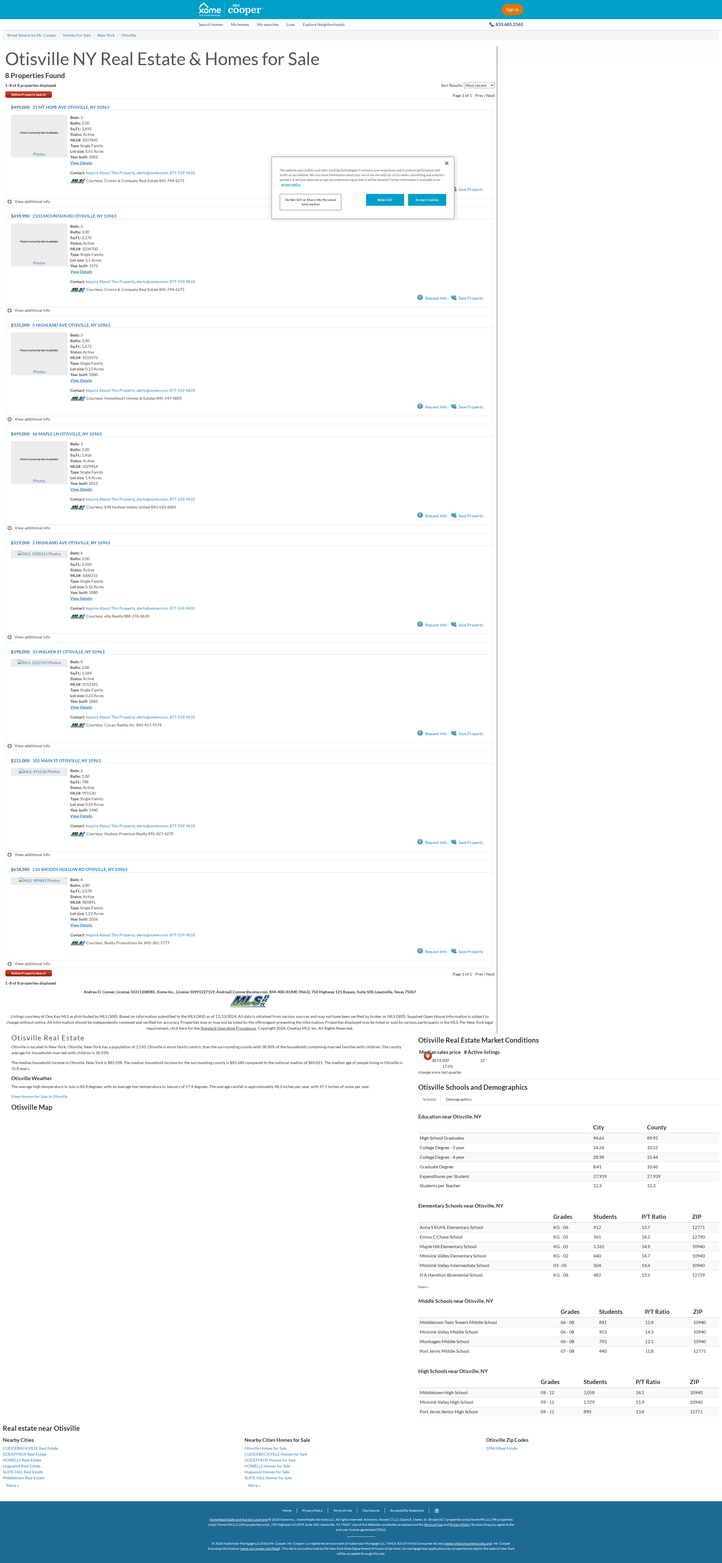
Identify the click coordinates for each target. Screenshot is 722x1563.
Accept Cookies (427, 200)
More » (423, 1287)
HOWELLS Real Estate (22, 1460)
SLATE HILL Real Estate (23, 1471)
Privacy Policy (312, 1510)
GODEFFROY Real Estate (25, 1454)
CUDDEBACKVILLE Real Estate (30, 1448)
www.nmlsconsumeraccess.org (468, 1543)
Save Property (471, 189)
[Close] (447, 163)
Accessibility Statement (407, 1510)
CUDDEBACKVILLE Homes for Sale (276, 1454)
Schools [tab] (429, 1099)
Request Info (436, 298)
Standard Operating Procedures (228, 1028)
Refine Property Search (28, 94)
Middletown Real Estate (23, 1477)
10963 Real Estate (501, 1448)
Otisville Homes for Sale (266, 1448)
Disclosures (371, 1510)
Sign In (512, 9)
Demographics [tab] (459, 1099)
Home (287, 1510)
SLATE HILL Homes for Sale (268, 1477)
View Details (81, 162)
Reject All (385, 200)
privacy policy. (291, 184)
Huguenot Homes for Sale (267, 1471)
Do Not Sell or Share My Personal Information (310, 202)
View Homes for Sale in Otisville (39, 1096)
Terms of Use (342, 1510)
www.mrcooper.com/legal (260, 1548)
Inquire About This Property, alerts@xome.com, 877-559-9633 (140, 172)
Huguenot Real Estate (21, 1465)
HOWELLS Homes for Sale (267, 1465)
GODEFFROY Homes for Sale (270, 1460)
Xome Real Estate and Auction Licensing (239, 1519)
